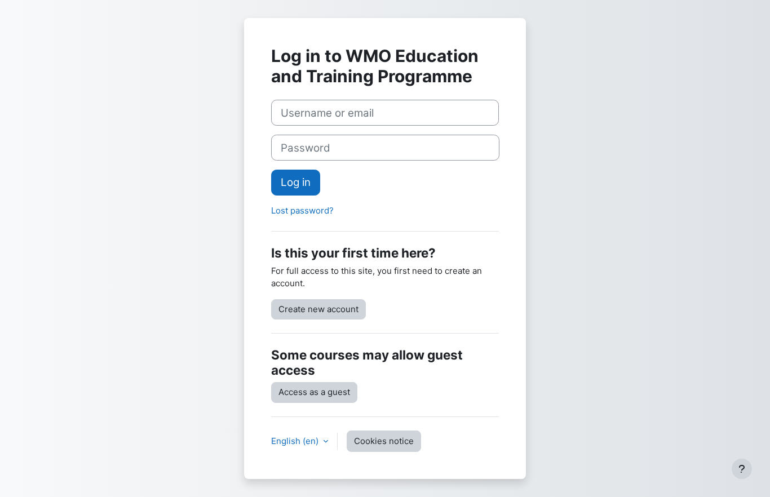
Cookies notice (384, 441)
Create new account (318, 309)
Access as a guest (314, 392)
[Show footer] (742, 469)
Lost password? (302, 210)
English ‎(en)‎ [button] (296, 441)
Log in (296, 182)
